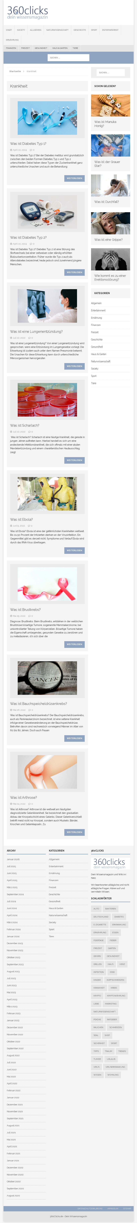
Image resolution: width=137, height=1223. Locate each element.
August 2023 (13, 971)
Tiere (75, 48)
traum (108, 1051)
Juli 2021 (11, 1132)
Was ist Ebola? (21, 519)
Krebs (114, 988)
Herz (122, 964)
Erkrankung (119, 924)
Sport (94, 30)
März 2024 (12, 922)
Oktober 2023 (13, 957)
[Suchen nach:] (68, 57)
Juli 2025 (11, 866)
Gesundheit (41, 48)
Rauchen (98, 1027)
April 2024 (12, 915)
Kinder (97, 980)
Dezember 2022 (15, 1027)
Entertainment (110, 30)
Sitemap (127, 1209)
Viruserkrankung (115, 1067)
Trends (122, 1051)
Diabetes (119, 917)
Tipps (96, 1051)
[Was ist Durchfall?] (110, 194)
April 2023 (12, 999)
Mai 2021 (11, 1139)
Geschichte (80, 30)
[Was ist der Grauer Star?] (110, 154)
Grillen (98, 964)
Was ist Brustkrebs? (25, 610)
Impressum (112, 1209)
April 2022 (12, 1083)
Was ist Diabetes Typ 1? (28, 144)
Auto (96, 909)
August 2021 (13, 1125)
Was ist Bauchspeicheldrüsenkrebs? (38, 704)
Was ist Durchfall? (106, 201)
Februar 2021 (13, 1153)
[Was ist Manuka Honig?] (110, 114)
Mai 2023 (11, 992)
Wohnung (112, 1075)
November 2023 (15, 950)
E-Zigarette (100, 924)
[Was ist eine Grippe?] (110, 232)
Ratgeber (112, 1019)
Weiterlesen (74, 178)
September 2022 (15, 1048)
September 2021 (15, 1118)
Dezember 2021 (15, 1104)
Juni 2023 (12, 985)
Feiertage (99, 940)
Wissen (97, 1075)
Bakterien (110, 909)
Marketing (110, 1004)
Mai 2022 (11, 1076)
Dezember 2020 (15, 1167)
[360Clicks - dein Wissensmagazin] (69, 12)
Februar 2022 (13, 1090)
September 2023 (15, 964)
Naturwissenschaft (57, 30)
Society (21, 30)
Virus (96, 1067)
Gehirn (97, 956)
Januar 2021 (13, 1160)
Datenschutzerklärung (90, 1209)
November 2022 (15, 1034)
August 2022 (13, 1055)
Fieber (113, 940)
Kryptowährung (116, 996)
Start (9, 30)
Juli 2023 (11, 978)
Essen (115, 932)
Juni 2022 (12, 1069)
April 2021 (12, 1146)
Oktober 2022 (13, 1041)
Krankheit (99, 988)
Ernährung (12, 40)
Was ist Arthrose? (23, 798)
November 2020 (15, 1174)
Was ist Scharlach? (24, 425)
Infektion (99, 972)
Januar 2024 (13, 936)
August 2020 (13, 1195)
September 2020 (15, 1188)
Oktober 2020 (14, 1181)
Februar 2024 (13, 929)
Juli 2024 (11, 901)
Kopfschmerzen (115, 980)
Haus (110, 964)
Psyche (97, 1019)
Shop (107, 1035)
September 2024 (15, 894)
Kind (112, 972)
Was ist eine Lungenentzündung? (36, 332)
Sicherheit (99, 1043)
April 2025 (12, 880)
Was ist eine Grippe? (108, 239)
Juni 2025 (12, 873)
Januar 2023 (13, 1020)
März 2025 (12, 887)
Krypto (97, 996)
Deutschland (101, 917)
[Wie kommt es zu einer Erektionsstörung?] (110, 268)
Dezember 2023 (15, 943)
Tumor (97, 1059)
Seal (96, 1035)
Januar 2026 (13, 859)
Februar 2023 (13, 1013)
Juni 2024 (12, 908)
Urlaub (111, 1059)
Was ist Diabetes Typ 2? (28, 238)
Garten (112, 948)
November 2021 (15, 1111)
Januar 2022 (13, 1097)
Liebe (96, 1004)
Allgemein (35, 30)
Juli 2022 (11, 1062)
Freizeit (25, 48)
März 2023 (12, 1006)
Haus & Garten (60, 48)
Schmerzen (115, 1027)
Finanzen (11, 48)
